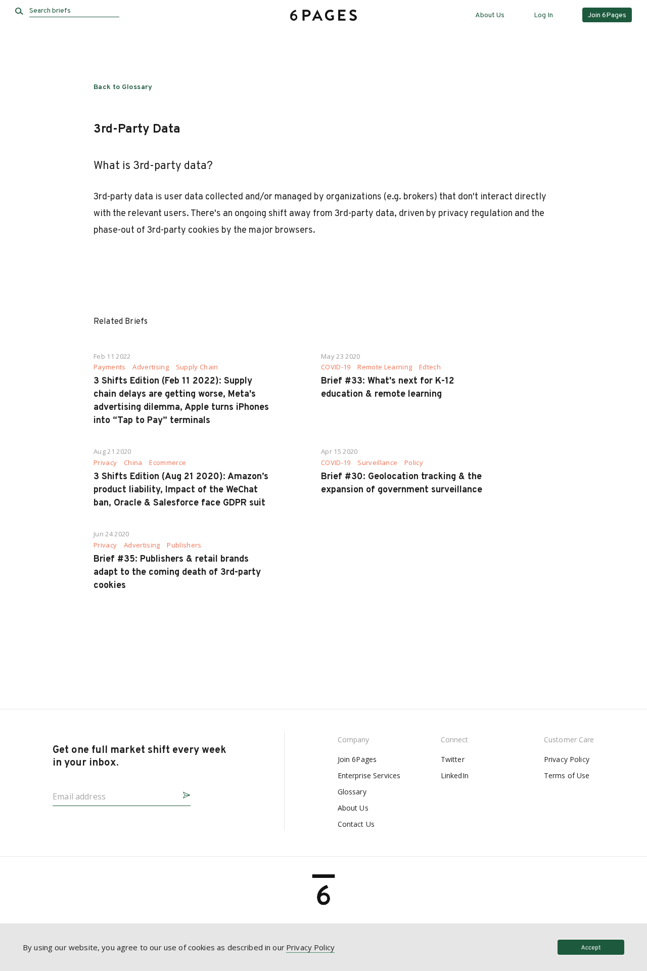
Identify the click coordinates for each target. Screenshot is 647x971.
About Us (489, 15)
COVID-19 (336, 367)
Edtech (430, 367)
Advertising (150, 367)
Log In (543, 15)
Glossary (352, 791)
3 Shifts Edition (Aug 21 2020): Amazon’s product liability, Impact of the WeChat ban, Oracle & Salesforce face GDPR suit (181, 490)
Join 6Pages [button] (607, 15)
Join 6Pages (357, 759)
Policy (413, 462)
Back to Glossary (123, 87)
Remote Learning (384, 367)
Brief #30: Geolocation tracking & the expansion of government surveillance (401, 483)
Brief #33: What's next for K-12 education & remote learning (387, 387)
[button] (182, 793)
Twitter (453, 759)
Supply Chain (197, 367)
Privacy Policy (566, 759)
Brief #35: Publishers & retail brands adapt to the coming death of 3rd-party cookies (177, 573)
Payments (110, 367)
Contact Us (356, 824)
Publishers (184, 545)
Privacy (105, 462)
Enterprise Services (369, 775)
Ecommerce (167, 462)
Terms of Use (567, 775)
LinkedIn (455, 775)
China (133, 462)
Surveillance (377, 462)
